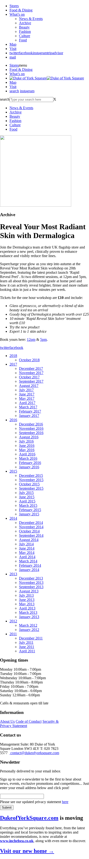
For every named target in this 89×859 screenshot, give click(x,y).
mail (12, 57)
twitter (14, 53)
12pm (31, 339)
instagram (40, 53)
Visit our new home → (27, 851)
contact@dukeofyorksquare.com (34, 753)
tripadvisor (55, 53)
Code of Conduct (29, 721)
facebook (26, 53)
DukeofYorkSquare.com (29, 818)
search (14, 91)
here (65, 802)
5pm (43, 339)
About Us (7, 721)
